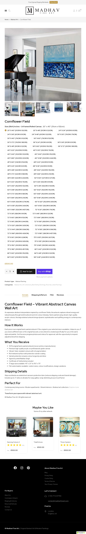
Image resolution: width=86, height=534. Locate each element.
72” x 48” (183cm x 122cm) (42, 214)
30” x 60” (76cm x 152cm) (43, 138)
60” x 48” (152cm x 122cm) (17, 190)
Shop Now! (53, 2)
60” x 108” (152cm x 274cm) (18, 202)
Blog (46, 472)
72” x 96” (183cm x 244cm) (17, 222)
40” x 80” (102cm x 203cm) (18, 158)
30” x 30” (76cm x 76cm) (67, 134)
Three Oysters (65, 442)
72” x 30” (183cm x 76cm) (45, 210)
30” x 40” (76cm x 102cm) (17, 138)
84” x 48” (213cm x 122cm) (44, 253)
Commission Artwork (11, 498)
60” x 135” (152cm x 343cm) (18, 206)
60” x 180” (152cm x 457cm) (18, 210)
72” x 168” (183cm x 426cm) (18, 233)
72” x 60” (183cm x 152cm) (17, 218)
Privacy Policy (49, 475)
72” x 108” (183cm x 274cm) (45, 222)
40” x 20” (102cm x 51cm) (17, 150)
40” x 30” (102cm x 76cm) (43, 150)
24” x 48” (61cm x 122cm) (41, 134)
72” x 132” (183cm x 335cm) (45, 225)
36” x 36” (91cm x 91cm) (66, 142)
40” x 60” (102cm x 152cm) (45, 154)
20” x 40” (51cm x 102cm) (17, 130)
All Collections (26, 285)
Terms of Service (50, 481)
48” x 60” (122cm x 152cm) (43, 170)
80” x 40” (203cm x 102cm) (45, 249)
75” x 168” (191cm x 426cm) (44, 245)
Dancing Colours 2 (13, 442)
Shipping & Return (39, 295)
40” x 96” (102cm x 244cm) (45, 158)
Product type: (9, 281)
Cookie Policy (49, 478)
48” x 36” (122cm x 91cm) (42, 166)
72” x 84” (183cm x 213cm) (43, 218)
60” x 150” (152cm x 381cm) (45, 206)
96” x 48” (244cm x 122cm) (44, 257)
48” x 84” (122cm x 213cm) (43, 174)
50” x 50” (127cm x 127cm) (44, 178)
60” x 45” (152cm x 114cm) (44, 186)
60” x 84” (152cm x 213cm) (17, 198)
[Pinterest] (28, 467)
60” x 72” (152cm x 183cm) (17, 194)
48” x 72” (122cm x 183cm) (17, 174)
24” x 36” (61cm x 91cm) (16, 134)
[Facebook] (15, 467)
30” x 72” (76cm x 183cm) (17, 142)
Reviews (60, 295)
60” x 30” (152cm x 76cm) (17, 182)
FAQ (52, 295)
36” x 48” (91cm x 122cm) (17, 146)
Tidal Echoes (38, 442)
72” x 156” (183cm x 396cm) (45, 229)
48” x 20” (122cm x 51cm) (43, 162)
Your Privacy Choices (51, 484)
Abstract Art (18, 285)
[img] (14, 445)
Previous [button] (5, 108)
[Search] (9, 11)
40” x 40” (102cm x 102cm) (18, 154)
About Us (7, 495)
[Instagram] (21, 467)
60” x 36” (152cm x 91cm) (43, 182)
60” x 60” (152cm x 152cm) (44, 190)
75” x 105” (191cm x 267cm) (44, 237)
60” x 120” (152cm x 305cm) (46, 202)
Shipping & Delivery (11, 501)
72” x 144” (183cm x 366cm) (18, 229)
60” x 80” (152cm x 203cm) (44, 194)
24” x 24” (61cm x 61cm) (67, 130)
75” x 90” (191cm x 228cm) (17, 237)
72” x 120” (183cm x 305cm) (18, 225)
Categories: (9, 285)
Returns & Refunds (11, 504)
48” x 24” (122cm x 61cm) (17, 166)
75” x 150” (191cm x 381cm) (17, 245)
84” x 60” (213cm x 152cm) (17, 257)
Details (25, 295)
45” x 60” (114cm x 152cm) (17, 162)
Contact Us (8, 510)
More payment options (44, 277)
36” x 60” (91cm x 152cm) (42, 146)
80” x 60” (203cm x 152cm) (18, 253)
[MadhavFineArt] (43, 11)
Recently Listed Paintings (54, 285)
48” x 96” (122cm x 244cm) (18, 178)
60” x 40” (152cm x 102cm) (17, 186)
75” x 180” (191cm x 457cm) (18, 249)
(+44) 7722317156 (54, 496)
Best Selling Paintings (38, 285)
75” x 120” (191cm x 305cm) (18, 241)
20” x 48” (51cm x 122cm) (43, 130)
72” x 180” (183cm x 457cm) (45, 233)
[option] (12, 109)
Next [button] (80, 108)
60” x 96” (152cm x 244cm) (44, 198)
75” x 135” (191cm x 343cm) (44, 241)
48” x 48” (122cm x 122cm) (17, 170)
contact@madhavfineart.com (58, 501)
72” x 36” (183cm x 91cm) (17, 214)
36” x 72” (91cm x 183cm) (67, 146)
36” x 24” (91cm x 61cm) (42, 142)
